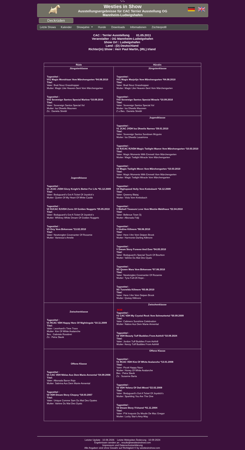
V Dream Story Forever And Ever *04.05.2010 (141, 249)
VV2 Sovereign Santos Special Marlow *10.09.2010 (75, 99)
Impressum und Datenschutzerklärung (122, 445)
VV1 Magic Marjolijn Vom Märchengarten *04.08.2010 (146, 79)
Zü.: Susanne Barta (126, 376)
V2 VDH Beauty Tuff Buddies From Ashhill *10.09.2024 (146, 335)
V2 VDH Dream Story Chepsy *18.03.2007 (69, 394)
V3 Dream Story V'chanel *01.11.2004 (136, 407)
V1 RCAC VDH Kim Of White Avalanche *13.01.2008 (144, 362)
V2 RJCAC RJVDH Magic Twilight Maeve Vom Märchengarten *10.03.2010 (157, 148)
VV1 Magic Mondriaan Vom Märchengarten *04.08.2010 (77, 79)
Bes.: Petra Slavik (125, 373)
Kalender (66, 27)
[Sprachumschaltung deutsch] (201, 9)
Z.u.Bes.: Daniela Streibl (129, 111)
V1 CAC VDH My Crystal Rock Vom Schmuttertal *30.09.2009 (150, 315)
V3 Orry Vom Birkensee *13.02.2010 (66, 229)
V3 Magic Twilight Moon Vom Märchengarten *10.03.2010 (148, 168)
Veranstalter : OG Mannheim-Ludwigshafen (122, 38)
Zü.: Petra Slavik (55, 337)
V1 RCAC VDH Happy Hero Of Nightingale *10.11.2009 (77, 322)
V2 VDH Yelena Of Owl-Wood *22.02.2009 (139, 387)
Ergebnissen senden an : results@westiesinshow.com (122, 442)
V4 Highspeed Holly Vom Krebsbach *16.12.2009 (143, 189)
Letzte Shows (48, 27)
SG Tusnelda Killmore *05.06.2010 (135, 289)
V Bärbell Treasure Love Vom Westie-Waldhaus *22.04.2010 (149, 209)
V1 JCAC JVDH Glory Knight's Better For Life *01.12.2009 (79, 189)
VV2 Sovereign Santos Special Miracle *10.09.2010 (144, 99)
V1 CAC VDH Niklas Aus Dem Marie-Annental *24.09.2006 (78, 375)
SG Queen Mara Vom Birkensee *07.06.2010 (140, 269)
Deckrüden (56, 20)
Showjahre (83, 27)
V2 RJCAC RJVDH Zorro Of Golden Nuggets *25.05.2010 (78, 209)
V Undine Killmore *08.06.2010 (133, 229)
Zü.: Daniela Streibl (57, 111)
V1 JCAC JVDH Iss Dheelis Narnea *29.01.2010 (142, 128)
